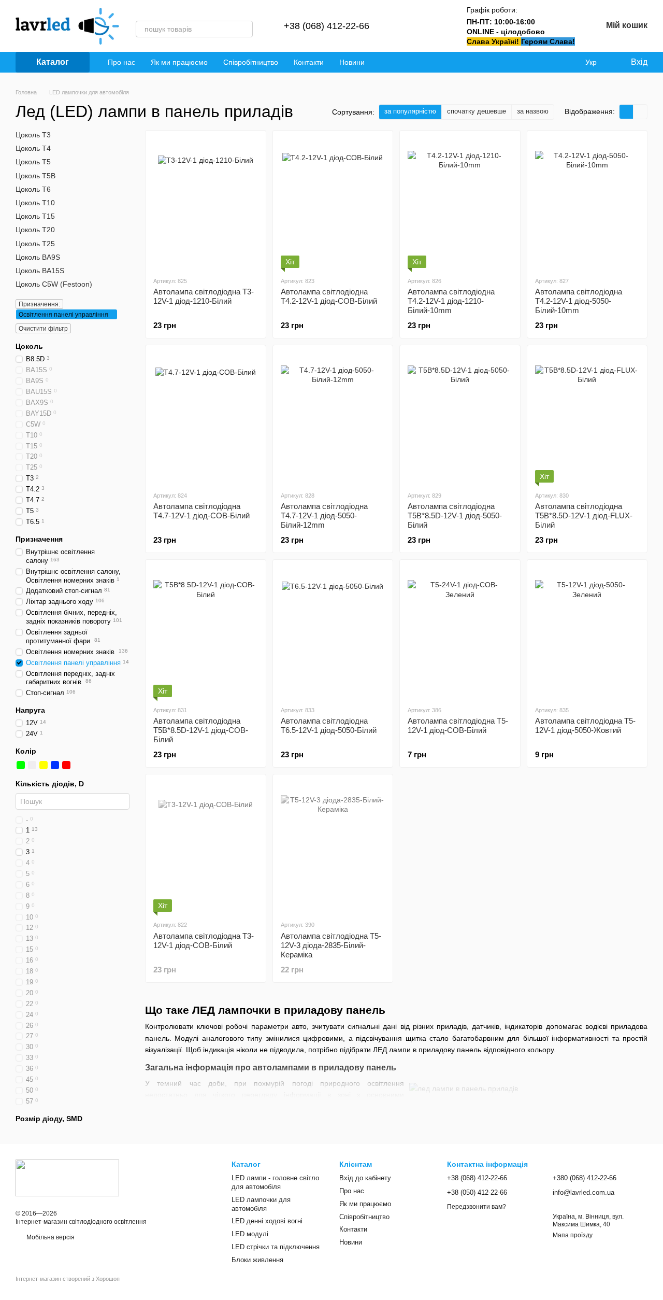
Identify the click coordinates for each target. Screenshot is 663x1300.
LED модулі (250, 1234)
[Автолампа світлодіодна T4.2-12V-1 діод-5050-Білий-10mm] (587, 203)
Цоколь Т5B (35, 175)
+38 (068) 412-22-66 (326, 26)
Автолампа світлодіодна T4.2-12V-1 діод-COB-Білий (329, 296)
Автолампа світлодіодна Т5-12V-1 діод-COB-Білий (458, 725)
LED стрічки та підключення (276, 1247)
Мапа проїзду (573, 1235)
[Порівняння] (408, 26)
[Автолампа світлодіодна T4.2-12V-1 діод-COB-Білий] (333, 203)
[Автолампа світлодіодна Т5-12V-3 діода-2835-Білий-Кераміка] (333, 847)
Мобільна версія (50, 1237)
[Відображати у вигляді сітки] (626, 112)
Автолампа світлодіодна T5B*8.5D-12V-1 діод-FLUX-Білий (583, 515)
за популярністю (410, 111)
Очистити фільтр (43, 328)
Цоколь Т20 (35, 229)
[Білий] (32, 765)
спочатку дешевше (476, 111)
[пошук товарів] (244, 29)
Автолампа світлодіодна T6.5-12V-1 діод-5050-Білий (329, 725)
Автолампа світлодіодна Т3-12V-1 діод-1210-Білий (203, 296)
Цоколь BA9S (38, 256)
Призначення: (39, 304)
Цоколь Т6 (33, 189)
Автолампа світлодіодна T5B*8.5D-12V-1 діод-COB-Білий (200, 730)
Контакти (309, 62)
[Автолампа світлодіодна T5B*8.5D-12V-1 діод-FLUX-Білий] (587, 418)
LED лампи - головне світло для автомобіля (275, 1182)
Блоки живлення (257, 1260)
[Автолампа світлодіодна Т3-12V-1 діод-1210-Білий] (205, 203)
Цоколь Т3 (33, 135)
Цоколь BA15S (40, 270)
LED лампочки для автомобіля (261, 1204)
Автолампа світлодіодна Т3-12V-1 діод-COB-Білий (203, 940)
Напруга (30, 710)
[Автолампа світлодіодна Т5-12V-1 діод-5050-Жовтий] (587, 632)
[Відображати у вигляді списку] (640, 112)
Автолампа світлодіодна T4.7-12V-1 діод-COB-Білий (201, 511)
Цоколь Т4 (33, 148)
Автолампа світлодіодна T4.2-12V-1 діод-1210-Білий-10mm (451, 301)
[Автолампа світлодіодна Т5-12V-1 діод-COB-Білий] (460, 632)
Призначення (39, 538)
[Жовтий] (43, 765)
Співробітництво (250, 62)
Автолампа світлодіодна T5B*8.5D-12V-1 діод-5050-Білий (455, 515)
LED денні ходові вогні (267, 1221)
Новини (352, 62)
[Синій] (55, 765)
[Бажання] (435, 26)
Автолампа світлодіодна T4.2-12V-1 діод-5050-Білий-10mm (578, 301)
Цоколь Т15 (35, 216)
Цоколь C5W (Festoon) (54, 284)
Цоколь (29, 346)
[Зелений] (21, 765)
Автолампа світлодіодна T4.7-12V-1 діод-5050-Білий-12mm (324, 515)
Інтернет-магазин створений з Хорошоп (68, 1279)
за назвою (533, 111)
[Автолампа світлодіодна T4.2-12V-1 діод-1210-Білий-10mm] (460, 203)
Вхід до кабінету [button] (365, 1178)
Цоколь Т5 (33, 162)
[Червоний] (66, 765)
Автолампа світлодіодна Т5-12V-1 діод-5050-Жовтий (585, 725)
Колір (26, 751)
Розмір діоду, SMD (49, 1118)
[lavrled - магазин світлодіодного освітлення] (67, 1177)
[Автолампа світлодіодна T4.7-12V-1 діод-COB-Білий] (205, 418)
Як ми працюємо (179, 62)
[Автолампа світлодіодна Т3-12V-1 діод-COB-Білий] (205, 847)
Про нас (121, 62)
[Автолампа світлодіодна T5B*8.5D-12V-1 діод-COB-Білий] (205, 632)
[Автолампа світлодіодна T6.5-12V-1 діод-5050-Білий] (333, 632)
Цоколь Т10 (35, 203)
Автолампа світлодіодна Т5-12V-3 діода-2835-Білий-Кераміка (331, 945)
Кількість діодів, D (50, 784)
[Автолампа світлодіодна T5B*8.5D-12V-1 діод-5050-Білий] (460, 418)
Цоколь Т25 (35, 243)
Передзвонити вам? (476, 1206)
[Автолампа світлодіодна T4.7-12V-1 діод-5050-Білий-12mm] (333, 418)
